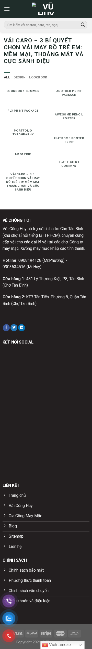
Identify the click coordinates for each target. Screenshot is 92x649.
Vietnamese (59, 644)
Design (20, 77)
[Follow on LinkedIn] (21, 327)
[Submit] (82, 25)
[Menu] (7, 9)
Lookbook (38, 77)
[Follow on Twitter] (13, 327)
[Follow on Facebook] (6, 327)
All (7, 77)
